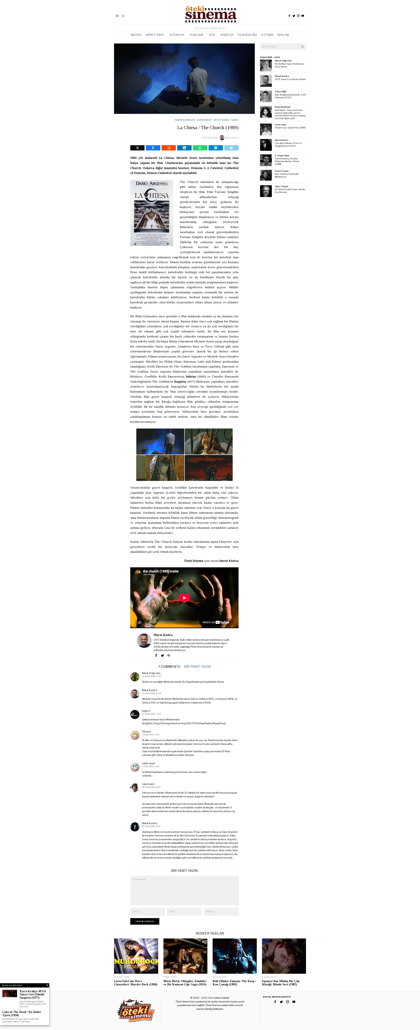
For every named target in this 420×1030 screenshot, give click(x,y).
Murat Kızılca (232, 137)
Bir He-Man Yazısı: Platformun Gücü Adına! (289, 65)
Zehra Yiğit (280, 91)
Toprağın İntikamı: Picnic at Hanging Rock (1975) (288, 144)
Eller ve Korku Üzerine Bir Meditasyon (287, 175)
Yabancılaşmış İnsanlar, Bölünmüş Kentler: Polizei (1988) (287, 161)
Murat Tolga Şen (151, 673)
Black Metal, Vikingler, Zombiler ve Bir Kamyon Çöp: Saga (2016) (185, 983)
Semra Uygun (282, 171)
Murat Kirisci (281, 140)
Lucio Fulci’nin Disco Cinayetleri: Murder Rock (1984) (135, 983)
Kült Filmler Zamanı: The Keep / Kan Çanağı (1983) (234, 983)
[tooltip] (289, 16)
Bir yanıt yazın (197, 667)
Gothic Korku (221, 120)
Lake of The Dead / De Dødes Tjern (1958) (21, 1013)
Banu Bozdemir (283, 107)
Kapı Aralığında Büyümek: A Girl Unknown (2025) (290, 96)
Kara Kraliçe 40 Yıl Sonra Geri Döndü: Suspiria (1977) (33, 994)
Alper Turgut (281, 186)
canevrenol (148, 784)
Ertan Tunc (280, 124)
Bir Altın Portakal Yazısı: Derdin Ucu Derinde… (290, 190)
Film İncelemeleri (185, 120)
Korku (235, 120)
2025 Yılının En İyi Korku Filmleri (290, 79)
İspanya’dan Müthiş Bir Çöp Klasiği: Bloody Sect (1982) (280, 983)
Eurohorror (204, 120)
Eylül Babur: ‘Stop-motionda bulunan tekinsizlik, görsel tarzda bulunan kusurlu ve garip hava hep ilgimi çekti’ (290, 114)
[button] (302, 46)
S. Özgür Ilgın (282, 155)
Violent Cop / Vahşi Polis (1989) (290, 127)
